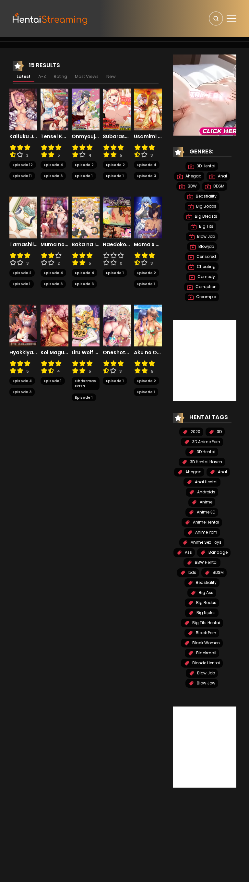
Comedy (205, 276)
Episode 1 (84, 175)
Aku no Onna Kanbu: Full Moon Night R (148, 353)
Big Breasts (205, 216)
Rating (60, 76)
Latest (23, 76)
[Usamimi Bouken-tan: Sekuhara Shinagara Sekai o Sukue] (148, 109)
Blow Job (205, 236)
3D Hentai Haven (205, 462)
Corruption (206, 286)
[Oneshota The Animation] (117, 325)
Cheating (206, 266)
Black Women (205, 643)
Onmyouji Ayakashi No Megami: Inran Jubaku (86, 136)
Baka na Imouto (86, 245)
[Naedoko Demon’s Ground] (117, 217)
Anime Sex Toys (205, 542)
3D (219, 431)
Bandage (218, 552)
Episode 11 (22, 175)
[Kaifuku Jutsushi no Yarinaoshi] (23, 109)
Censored (206, 256)
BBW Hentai (206, 562)
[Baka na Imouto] (86, 217)
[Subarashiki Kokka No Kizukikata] (117, 109)
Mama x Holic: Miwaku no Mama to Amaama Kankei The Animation (148, 245)
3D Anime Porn (205, 441)
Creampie (205, 296)
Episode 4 (53, 164)
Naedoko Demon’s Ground (117, 245)
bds (191, 572)
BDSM (218, 186)
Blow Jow (205, 683)
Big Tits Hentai (205, 622)
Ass (188, 552)
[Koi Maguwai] (54, 325)
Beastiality (206, 196)
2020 (195, 431)
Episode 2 (84, 164)
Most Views (87, 76)
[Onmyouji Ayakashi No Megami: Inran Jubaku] (86, 109)
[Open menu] (231, 18)
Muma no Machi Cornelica (54, 245)
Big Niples (206, 612)
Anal (222, 176)
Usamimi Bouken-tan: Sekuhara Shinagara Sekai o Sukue (148, 136)
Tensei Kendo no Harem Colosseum (54, 136)
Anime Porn (205, 532)
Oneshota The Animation (117, 353)
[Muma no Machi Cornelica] (54, 217)
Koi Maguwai (54, 353)
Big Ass (205, 592)
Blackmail (205, 653)
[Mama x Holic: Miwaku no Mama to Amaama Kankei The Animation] (148, 217)
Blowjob (205, 246)
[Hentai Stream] (50, 18)
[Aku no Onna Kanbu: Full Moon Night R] (148, 325)
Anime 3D (205, 512)
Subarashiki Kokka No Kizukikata (117, 136)
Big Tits (205, 226)
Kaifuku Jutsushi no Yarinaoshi (23, 136)
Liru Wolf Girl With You (86, 353)
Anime (205, 502)
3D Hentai (205, 166)
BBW (192, 186)
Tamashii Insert (23, 245)
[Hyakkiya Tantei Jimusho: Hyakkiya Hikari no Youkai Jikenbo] (23, 325)
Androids (205, 492)
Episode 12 (23, 164)
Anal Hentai (206, 482)
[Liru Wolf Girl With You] (86, 325)
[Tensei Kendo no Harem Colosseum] (54, 109)
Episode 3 (53, 175)
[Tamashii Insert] (23, 217)
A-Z (42, 76)
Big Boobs (205, 206)
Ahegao (192, 176)
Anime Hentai (205, 522)
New (111, 76)
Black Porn (205, 632)
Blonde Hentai (205, 663)
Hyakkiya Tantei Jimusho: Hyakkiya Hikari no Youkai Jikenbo (23, 353)
